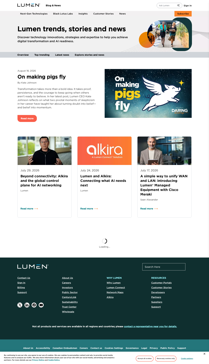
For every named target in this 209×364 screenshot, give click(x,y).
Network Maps (115, 292)
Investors (67, 287)
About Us (67, 277)
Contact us (96, 348)
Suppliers (156, 302)
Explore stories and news (89, 54)
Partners (156, 297)
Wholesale (68, 311)
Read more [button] (27, 118)
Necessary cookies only (166, 358)
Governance (132, 348)
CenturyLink (69, 297)
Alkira (110, 297)
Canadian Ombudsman (65, 348)
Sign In (188, 5)
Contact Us (23, 277)
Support (22, 292)
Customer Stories (103, 13)
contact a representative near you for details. (150, 326)
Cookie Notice (54, 360)
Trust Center (69, 306)
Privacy (154, 348)
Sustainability (70, 302)
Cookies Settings (114, 348)
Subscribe (183, 13)
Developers (158, 292)
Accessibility (43, 348)
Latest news (62, 54)
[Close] (204, 354)
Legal (144, 348)
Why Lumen (114, 282)
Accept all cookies (145, 358)
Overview (23, 54)
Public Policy (167, 348)
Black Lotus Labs (63, 13)
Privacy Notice (38, 360)
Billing (21, 287)
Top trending (41, 54)
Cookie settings (187, 358)
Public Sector (70, 292)
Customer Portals (161, 282)
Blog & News (53, 5)
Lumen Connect (116, 287)
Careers (66, 282)
